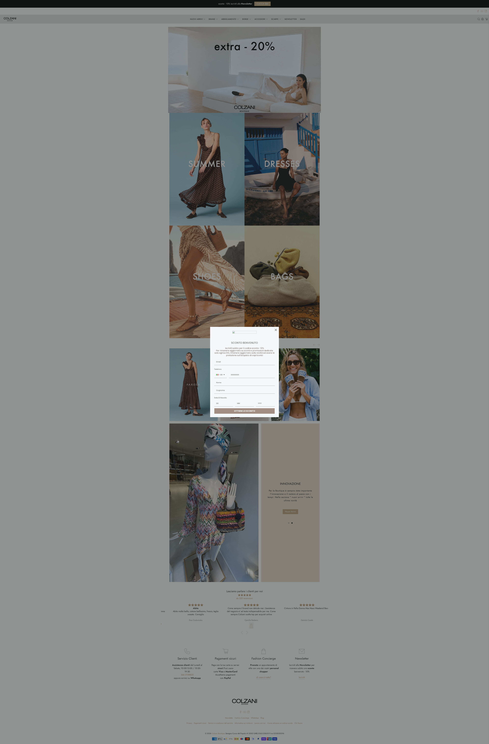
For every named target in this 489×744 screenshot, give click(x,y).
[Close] (276, 330)
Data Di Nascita (220, 398)
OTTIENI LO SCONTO (244, 411)
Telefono (218, 369)
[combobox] (220, 375)
